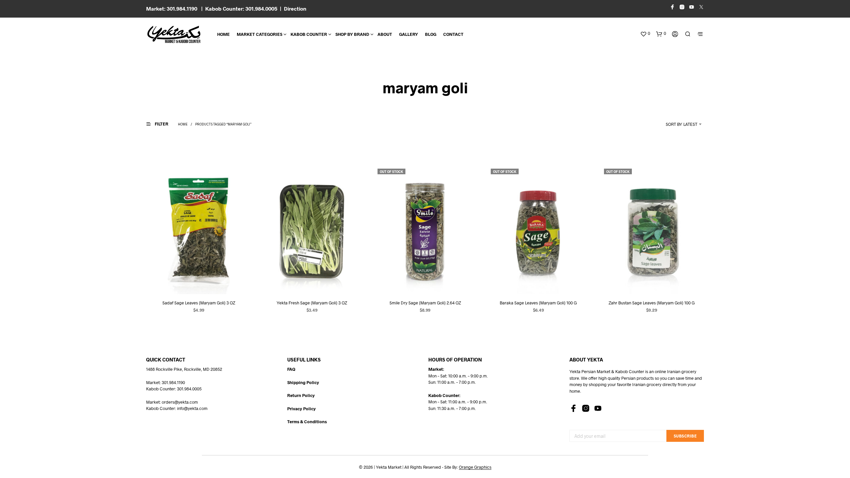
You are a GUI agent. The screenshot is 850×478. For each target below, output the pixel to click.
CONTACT (453, 34)
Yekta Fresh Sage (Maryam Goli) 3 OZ (312, 302)
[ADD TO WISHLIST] (199, 281)
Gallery (408, 34)
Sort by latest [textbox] (681, 124)
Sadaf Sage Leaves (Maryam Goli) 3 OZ (198, 302)
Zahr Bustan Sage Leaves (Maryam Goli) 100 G (652, 302)
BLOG (430, 34)
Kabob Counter (309, 34)
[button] (645, 33)
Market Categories (259, 34)
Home (223, 34)
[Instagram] (586, 408)
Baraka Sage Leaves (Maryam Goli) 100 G (538, 302)
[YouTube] (598, 408)
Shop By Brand (352, 34)
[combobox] (672, 124)
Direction (295, 8)
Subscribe (685, 436)
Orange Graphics (475, 467)
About (385, 34)
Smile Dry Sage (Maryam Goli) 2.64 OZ (425, 302)
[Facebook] (573, 408)
